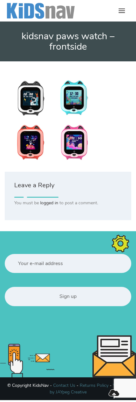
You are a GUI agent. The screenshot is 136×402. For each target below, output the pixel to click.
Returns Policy (94, 385)
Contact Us (64, 385)
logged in (49, 203)
